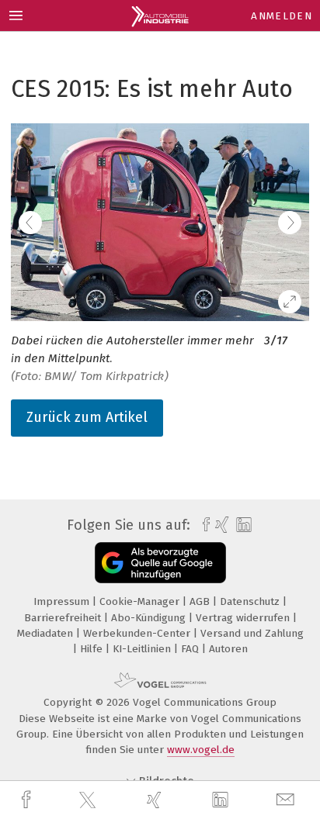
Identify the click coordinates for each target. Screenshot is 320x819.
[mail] (287, 800)
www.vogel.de (201, 749)
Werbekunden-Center (138, 633)
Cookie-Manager (141, 601)
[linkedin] (222, 800)
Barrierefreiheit (64, 617)
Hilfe (93, 648)
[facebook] (28, 800)
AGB (201, 601)
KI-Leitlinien (143, 648)
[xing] (156, 800)
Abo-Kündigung (150, 617)
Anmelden (281, 15)
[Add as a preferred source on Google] (160, 562)
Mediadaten (46, 633)
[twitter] (89, 800)
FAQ (191, 648)
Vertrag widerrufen (244, 617)
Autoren (228, 648)
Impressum (62, 601)
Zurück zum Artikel (87, 417)
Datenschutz (251, 601)
